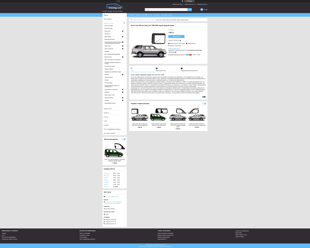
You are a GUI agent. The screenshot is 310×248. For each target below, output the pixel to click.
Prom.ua (163, 245)
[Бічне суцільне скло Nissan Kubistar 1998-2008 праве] (159, 114)
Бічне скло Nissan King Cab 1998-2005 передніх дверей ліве (197, 124)
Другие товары (239, 236)
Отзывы (106, 125)
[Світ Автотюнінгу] (114, 6)
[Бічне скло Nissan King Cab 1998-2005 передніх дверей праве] (178, 114)
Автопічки (107, 34)
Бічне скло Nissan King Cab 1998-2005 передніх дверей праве (177, 125)
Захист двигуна (109, 48)
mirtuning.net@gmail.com (112, 196)
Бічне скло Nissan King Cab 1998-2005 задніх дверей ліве (140, 124)
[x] (204, 97)
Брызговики (238, 233)
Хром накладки (109, 97)
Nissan (153, 20)
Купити (177, 36)
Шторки (107, 100)
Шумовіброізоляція (110, 103)
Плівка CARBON (109, 69)
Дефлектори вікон (110, 39)
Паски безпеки (109, 77)
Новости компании (85, 233)
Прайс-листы (108, 108)
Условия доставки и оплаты (9, 239)
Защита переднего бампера (165, 233)
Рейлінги (107, 74)
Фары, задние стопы (241, 234)
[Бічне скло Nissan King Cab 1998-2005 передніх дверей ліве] (197, 114)
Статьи (106, 117)
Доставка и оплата (166, 15)
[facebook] (203, 97)
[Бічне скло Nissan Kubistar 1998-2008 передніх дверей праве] (114, 150)
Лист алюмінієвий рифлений (112, 54)
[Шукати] (189, 9)
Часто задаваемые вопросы (112, 129)
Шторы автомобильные (242, 231)
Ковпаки (107, 51)
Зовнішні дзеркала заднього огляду (112, 63)
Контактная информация (9, 237)
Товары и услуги (140, 15)
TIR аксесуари (108, 83)
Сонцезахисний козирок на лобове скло (112, 86)
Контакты (156, 15)
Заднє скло (108, 46)
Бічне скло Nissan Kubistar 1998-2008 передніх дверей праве (115, 160)
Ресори (106, 80)
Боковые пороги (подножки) (165, 235)
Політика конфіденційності (166, 246)
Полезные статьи (84, 235)
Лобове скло (108, 57)
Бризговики (108, 36)
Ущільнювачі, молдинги (111, 89)
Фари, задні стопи (109, 95)
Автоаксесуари (109, 25)
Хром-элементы (162, 239)
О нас (150, 15)
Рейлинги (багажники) (164, 237)
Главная (131, 15)
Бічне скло (147, 20)
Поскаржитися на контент (153, 246)
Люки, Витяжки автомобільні (113, 59)
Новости (106, 113)
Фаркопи (107, 92)
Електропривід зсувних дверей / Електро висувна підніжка (113, 43)
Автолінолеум (108, 28)
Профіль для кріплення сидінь (113, 72)
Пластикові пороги (110, 66)
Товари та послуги (138, 20)
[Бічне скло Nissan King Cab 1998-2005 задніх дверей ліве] (140, 114)
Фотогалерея (108, 19)
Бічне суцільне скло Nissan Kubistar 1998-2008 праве (158, 124)
